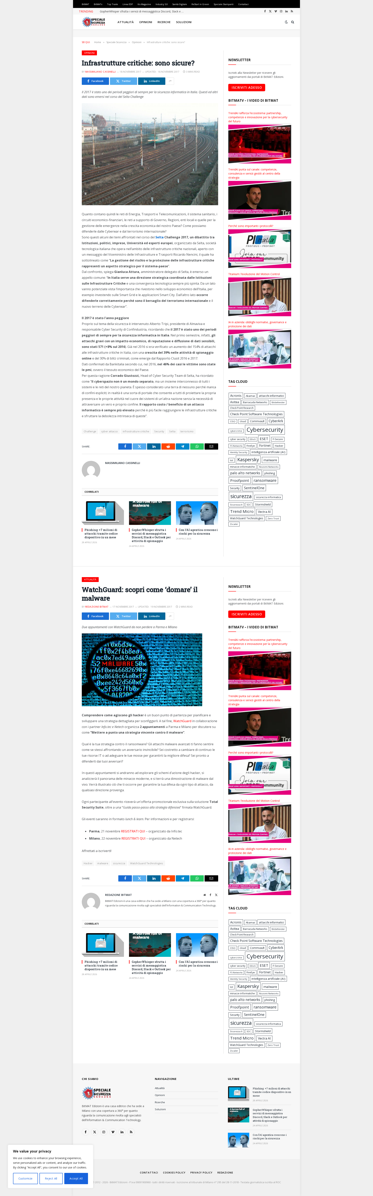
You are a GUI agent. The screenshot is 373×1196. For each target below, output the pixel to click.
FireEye (251, 445)
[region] (50, 1166)
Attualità (126, 22)
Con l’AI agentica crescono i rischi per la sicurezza (198, 531)
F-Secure (278, 439)
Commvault (257, 421)
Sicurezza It (236, 504)
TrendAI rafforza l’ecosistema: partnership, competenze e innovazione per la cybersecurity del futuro (257, 117)
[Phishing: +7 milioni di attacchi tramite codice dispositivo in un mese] (103, 513)
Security (159, 431)
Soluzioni (184, 22)
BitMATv (98, 4)
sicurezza (241, 496)
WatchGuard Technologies (246, 518)
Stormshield (263, 504)
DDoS (253, 439)
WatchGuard (182, 721)
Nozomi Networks (268, 466)
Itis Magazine (144, 4)
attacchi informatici (271, 396)
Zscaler (234, 524)
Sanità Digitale (179, 4)
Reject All (51, 1178)
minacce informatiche (242, 466)
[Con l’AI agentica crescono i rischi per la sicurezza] (197, 513)
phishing (269, 473)
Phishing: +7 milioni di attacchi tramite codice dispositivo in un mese (101, 533)
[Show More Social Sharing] (170, 81)
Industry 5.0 (162, 4)
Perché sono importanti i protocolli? (250, 226)
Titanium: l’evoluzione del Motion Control (254, 274)
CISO (232, 421)
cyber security (237, 439)
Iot (231, 460)
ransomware (265, 480)
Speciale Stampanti (224, 4)
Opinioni (145, 22)
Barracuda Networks (255, 402)
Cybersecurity (265, 429)
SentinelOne (254, 488)
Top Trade (112, 4)
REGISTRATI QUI (133, 831)
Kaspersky (248, 459)
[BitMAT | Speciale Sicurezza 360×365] (93, 22)
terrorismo (187, 431)
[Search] (292, 22)
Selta (172, 431)
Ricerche (164, 22)
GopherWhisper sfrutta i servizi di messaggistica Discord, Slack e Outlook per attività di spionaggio (143, 11)
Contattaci (243, 4)
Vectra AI (264, 512)
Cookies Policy (174, 1172)
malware (270, 460)
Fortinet (265, 445)
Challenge (90, 431)
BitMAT (85, 4)
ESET (264, 438)
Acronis (235, 395)
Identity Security (238, 452)
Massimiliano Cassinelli (100, 71)
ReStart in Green (200, 4)
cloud (243, 421)
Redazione (225, 1172)
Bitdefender (278, 402)
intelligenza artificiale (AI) (268, 452)
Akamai (250, 396)
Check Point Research (242, 408)
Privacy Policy (201, 1172)
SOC (249, 504)
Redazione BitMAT (97, 606)
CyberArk (276, 421)
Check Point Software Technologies (256, 414)
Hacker (279, 445)
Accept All (76, 1178)
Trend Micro (242, 511)
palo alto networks (245, 473)
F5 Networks (236, 446)
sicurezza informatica (268, 497)
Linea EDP (128, 4)
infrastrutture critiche (136, 431)
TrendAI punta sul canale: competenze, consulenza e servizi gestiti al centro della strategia (254, 173)
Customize (25, 1178)
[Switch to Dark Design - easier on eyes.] (286, 21)
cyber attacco (109, 431)
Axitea (234, 402)
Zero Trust (273, 518)
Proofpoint (239, 480)
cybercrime (236, 431)
